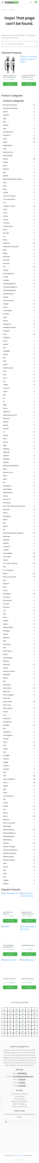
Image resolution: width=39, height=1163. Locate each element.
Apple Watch (18, 145)
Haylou (19, 321)
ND (19, 530)
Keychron (19, 418)
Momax (19, 496)
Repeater (18, 638)
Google (19, 304)
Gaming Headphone (19, 287)
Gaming (19, 280)
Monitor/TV (18, 499)
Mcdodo (19, 462)
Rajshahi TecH (17, 1155)
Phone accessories (19, 577)
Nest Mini (19, 540)
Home (3, 10)
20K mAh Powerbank (19, 108)
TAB (19, 745)
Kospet (19, 425)
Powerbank (19, 594)
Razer (19, 617)
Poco (18, 587)
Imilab (19, 364)
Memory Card (19, 472)
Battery (18, 162)
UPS (18, 799)
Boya (19, 189)
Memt (19, 476)
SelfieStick (19, 675)
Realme (19, 621)
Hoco (19, 334)
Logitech (19, 455)
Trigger (18, 762)
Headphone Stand (19, 327)
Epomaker (19, 257)
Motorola (19, 509)
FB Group (22, 1080)
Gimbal (18, 297)
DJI (18, 236)
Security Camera (19, 671)
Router (19, 654)
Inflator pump (19, 368)
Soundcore (19, 718)
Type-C (19, 782)
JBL (19, 381)
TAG (18, 752)
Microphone (19, 486)
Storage (19, 739)
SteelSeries (19, 732)
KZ (19, 432)
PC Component (19, 570)
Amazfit (19, 125)
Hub (19, 348)
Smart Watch (19, 708)
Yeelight (19, 880)
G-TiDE (19, 277)
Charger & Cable (19, 206)
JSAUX (19, 391)
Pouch (19, 590)
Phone (19, 573)
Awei (19, 149)
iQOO (19, 378)
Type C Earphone (19, 779)
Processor (19, 597)
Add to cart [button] (10, 84)
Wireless (19, 843)
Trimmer (19, 766)
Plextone (18, 584)
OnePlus (19, 550)
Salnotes (18, 661)
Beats (19, 166)
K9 (19, 402)
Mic (19, 482)
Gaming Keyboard (19, 290)
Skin (18, 681)
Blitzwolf (19, 169)
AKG (18, 122)
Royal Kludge (19, 658)
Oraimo (19, 560)
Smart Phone (19, 702)
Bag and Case (19, 152)
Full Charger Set (19, 273)
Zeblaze (19, 884)
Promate (19, 604)
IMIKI (19, 361)
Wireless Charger (19, 846)
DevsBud (22, 1160)
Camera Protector (19, 196)
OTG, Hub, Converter (19, 563)
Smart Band (19, 688)
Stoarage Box (19, 735)
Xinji (19, 870)
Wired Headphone (19, 833)
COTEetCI (18, 223)
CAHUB (19, 193)
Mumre (19, 526)
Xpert (19, 873)
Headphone (19, 324)
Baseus (19, 159)
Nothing (19, 543)
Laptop (19, 435)
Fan (19, 267)
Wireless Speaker (19, 860)
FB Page (22, 1083)
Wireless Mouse (19, 857)
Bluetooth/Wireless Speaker (19, 179)
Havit (19, 317)
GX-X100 (18, 314)
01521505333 (22, 1073)
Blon (19, 172)
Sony (19, 715)
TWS (19, 776)
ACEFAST (19, 115)
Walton (19, 813)
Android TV (19, 135)
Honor (19, 341)
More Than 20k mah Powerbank (19, 506)
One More (19, 547)
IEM (19, 358)
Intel (19, 371)
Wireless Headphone (19, 850)
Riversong (19, 644)
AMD (19, 129)
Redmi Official (19, 627)
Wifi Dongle (19, 826)
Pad (19, 567)
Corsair (19, 220)
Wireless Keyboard (19, 853)
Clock (19, 209)
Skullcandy (19, 685)
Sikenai (19, 678)
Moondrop (19, 503)
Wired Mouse (19, 840)
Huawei (18, 344)
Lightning (19, 449)
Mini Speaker (18, 489)
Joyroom (19, 388)
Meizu (18, 469)
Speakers (19, 725)
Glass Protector (19, 300)
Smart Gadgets (19, 695)
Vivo (19, 809)
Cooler (19, 216)
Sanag (19, 668)
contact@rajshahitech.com (23, 1076)
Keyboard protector (19, 415)
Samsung (19, 664)
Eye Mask (19, 260)
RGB (19, 641)
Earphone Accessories (19, 247)
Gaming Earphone (19, 284)
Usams (19, 803)
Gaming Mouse (18, 294)
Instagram (22, 1086)
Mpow (19, 520)
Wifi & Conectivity (18, 823)
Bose (19, 186)
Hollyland (18, 338)
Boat (19, 182)
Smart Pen (19, 698)
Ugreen (19, 786)
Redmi (19, 624)
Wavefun (19, 820)
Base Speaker (19, 155)
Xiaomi (19, 867)
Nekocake (19, 536)
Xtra (18, 877)
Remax (19, 634)
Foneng (19, 270)
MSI (19, 523)
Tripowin (19, 769)
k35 (18, 395)
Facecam (19, 263)
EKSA (19, 250)
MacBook (19, 459)
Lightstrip (18, 452)
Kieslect (19, 422)
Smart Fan (19, 691)
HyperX (19, 354)
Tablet (19, 749)
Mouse (19, 513)
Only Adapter (19, 553)
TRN (19, 772)
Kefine (18, 408)
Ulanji (19, 793)
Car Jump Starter (19, 199)
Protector (19, 607)
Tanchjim (19, 755)
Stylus (19, 742)
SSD (18, 729)
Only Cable (19, 557)
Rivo (19, 648)
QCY (19, 611)
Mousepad (19, 516)
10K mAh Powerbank (19, 105)
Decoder (19, 233)
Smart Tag (18, 705)
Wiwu (19, 863)
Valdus (19, 806)
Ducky (19, 240)
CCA (19, 203)
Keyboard (19, 412)
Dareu (19, 230)
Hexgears (19, 331)
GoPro (19, 307)
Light (19, 445)
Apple (19, 142)
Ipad (19, 375)
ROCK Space (19, 651)
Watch (19, 816)
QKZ (19, 614)
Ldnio (19, 439)
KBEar (19, 405)
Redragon (19, 631)
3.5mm (19, 112)
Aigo (19, 118)
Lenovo (19, 442)
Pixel (19, 580)
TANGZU (18, 759)
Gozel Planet (19, 311)
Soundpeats (19, 722)
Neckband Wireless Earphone (19, 533)
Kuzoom (19, 429)
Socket (19, 712)
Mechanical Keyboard (19, 466)
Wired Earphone (19, 830)
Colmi (19, 213)
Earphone (19, 243)
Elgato (19, 253)
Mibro (19, 479)
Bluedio (19, 176)
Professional (19, 600)
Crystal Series (18, 226)
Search (31, 2)
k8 (19, 398)
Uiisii (19, 789)
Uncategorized (19, 796)
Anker (19, 139)
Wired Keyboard (19, 836)
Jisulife (19, 385)
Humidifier (19, 351)
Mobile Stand (19, 493)
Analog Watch (19, 132)
